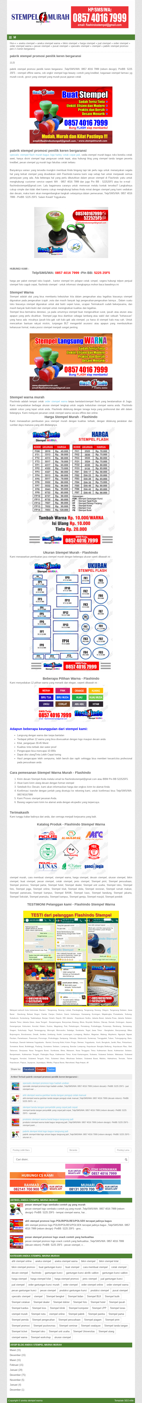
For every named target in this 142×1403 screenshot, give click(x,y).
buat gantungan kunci (50, 1267)
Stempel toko (38, 1331)
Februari (14, 1365)
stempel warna (19, 1337)
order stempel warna (20, 46)
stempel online (57, 1314)
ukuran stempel (62, 1337)
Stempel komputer (78, 1308)
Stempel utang (106, 1331)
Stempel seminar (68, 1325)
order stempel (121, 43)
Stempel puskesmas (44, 1325)
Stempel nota (38, 1314)
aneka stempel (27, 43)
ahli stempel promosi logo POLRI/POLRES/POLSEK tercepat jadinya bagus (68, 1221)
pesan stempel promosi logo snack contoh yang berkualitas (59, 1237)
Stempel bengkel (55, 1296)
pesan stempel (42, 46)
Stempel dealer (41, 1302)
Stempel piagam (93, 1319)
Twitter (51, 1069)
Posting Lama (123, 1150)
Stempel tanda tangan (116, 1325)
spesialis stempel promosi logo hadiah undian (46, 1083)
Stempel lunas (117, 1308)
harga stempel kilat (41, 1278)
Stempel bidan (75, 1296)
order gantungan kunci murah (43, 1284)
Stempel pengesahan (43, 1319)
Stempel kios (39, 1308)
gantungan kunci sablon (115, 1272)
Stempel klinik (57, 1308)
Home (13, 43)
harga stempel (87, 43)
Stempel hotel (98, 1302)
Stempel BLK (94, 1296)
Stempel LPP (99, 1308)
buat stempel (72, 1267)
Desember (15, 1355)
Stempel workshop (41, 1337)
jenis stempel (90, 1278)
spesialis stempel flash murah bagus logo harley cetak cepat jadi (45, 154)
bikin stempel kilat (109, 1261)
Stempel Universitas (84, 1331)
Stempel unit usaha (59, 1331)
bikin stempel (70, 43)
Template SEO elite (124, 1400)
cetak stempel (118, 1267)
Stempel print (112, 1319)
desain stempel (20, 1272)
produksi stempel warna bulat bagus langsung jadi (48, 1119)
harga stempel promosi (67, 1278)
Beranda (73, 1150)
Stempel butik (112, 1296)
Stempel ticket (19, 1331)
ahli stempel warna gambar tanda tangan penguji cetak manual (54, 1095)
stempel (96, 46)
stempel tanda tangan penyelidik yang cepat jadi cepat (50, 1107)
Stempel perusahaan (69, 1319)
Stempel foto (80, 1302)
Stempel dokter (61, 1302)
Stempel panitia (96, 1314)
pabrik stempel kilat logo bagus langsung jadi (45, 1131)
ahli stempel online (22, 1261)
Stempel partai (116, 1314)
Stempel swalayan (91, 1325)
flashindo (36, 1272)
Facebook (29, 1069)
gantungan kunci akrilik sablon (82, 1272)
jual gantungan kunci (112, 1278)
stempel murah (20, 1314)
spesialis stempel (80, 46)
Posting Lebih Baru (21, 1150)
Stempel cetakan (21, 1302)
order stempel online (92, 1284)
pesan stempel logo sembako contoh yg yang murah (55, 1204)
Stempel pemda (20, 1319)
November (15, 1380)
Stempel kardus (20, 1308)
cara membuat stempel (95, 1267)
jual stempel (104, 43)
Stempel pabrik (76, 1314)
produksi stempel (100, 1290)
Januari (14, 1370)
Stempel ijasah (117, 1302)
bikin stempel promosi (23, 1267)
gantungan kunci (53, 1272)
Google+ (40, 1069)
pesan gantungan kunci (24, 1290)
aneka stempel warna (48, 43)
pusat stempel (60, 46)
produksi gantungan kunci (73, 1290)
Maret (13, 1350)
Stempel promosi (21, 1325)
